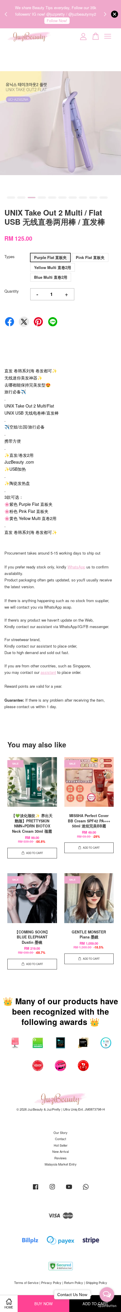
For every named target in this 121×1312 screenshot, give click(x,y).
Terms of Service (26, 1282)
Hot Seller (61, 1145)
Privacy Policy (51, 1282)
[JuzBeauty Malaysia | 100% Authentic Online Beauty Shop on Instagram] (52, 1189)
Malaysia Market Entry (61, 1164)
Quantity (11, 291)
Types (9, 256)
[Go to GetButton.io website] (107, 1306)
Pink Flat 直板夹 (90, 257)
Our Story (60, 1132)
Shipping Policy (96, 1282)
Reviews (60, 1157)
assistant (48, 672)
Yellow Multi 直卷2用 (52, 267)
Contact (60, 1138)
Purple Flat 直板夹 (50, 257)
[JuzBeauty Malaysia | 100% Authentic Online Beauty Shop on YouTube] (69, 1189)
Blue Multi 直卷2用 (50, 277)
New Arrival (60, 1151)
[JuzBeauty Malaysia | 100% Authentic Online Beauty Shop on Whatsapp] (86, 1189)
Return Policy (73, 1282)
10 (103, 197)
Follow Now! (57, 20)
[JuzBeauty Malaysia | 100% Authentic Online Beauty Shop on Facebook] (35, 1189)
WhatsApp (76, 567)
